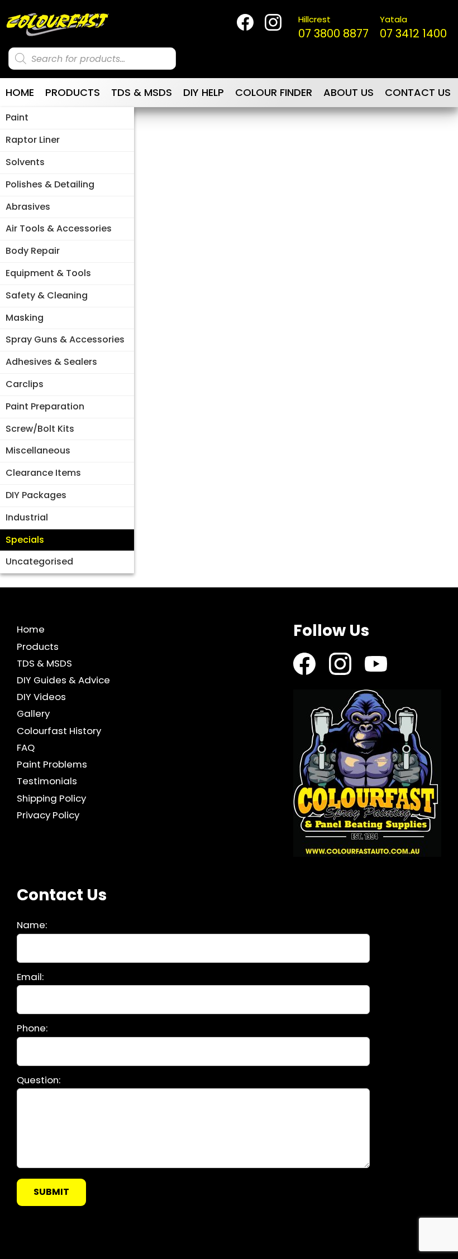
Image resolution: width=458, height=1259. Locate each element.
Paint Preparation (45, 406)
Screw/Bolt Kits (40, 428)
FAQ (26, 747)
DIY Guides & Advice (63, 680)
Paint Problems (52, 764)
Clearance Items (43, 472)
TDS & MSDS (141, 92)
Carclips (25, 384)
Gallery (33, 713)
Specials (25, 539)
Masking (25, 317)
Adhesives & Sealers (51, 361)
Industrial (27, 517)
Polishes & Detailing (50, 184)
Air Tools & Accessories (59, 228)
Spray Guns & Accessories (65, 339)
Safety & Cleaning (47, 295)
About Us (348, 92)
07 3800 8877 (333, 27)
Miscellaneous (38, 450)
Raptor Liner (33, 139)
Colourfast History (59, 730)
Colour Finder (273, 92)
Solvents (25, 162)
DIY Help (203, 92)
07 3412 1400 (413, 27)
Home (20, 92)
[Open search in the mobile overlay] (92, 58)
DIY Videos (41, 696)
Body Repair (33, 250)
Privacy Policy (48, 815)
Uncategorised (39, 561)
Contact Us (418, 92)
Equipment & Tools (48, 273)
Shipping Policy (51, 798)
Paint (17, 117)
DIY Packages (36, 495)
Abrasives (28, 206)
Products (72, 92)
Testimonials (47, 781)
